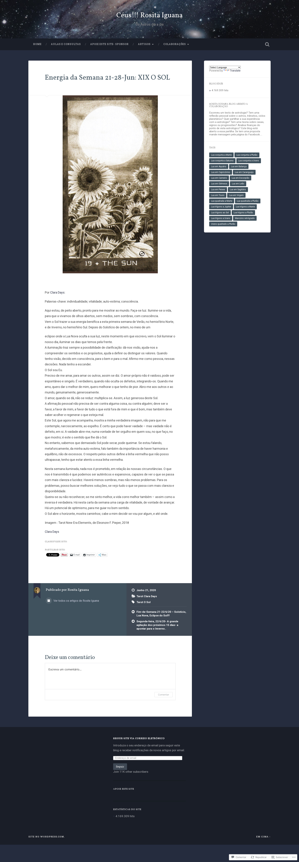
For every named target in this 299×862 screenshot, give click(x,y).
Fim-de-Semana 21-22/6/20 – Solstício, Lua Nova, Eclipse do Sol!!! (161, 613)
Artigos (144, 44)
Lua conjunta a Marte (221, 155)
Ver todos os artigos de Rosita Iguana (76, 600)
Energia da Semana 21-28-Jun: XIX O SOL (107, 78)
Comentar (163, 694)
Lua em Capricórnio (220, 172)
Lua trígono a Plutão (243, 212)
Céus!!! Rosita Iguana (149, 15)
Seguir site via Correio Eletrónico (139, 738)
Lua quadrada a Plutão (248, 201)
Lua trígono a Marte (245, 206)
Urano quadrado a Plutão (223, 224)
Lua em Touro (217, 195)
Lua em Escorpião (240, 178)
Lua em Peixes (218, 189)
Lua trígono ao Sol (220, 212)
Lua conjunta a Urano (248, 160)
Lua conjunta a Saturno (222, 160)
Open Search (267, 44)
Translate (235, 70)
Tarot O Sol (144, 602)
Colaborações (174, 44)
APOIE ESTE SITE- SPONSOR (109, 44)
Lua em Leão (238, 183)
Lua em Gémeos (219, 183)
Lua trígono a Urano (220, 218)
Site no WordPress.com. (46, 836)
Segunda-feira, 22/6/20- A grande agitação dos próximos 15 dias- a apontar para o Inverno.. (157, 625)
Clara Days (57, 292)
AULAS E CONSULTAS (66, 44)
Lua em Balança (239, 166)
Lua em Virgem (236, 195)
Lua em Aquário (218, 166)
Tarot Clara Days (147, 596)
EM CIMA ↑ (263, 836)
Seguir (120, 766)
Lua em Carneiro (219, 178)
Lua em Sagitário (238, 189)
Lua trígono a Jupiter (221, 206)
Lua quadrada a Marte (221, 201)
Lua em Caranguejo (244, 172)
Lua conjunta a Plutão (246, 155)
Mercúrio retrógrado (245, 218)
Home (37, 44)
